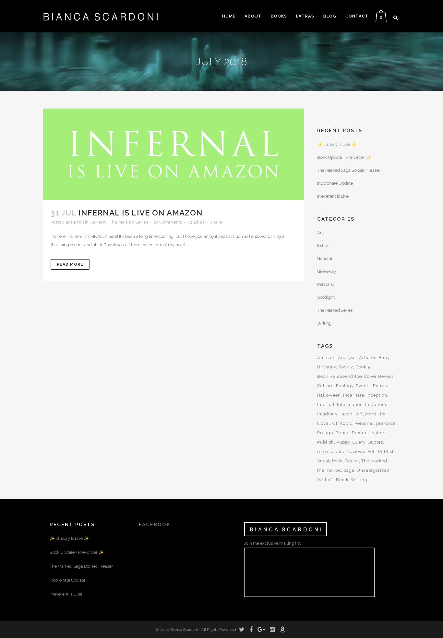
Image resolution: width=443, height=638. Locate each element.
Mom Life (375, 414)
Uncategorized (373, 470)
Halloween (329, 395)
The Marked (374, 460)
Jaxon (346, 414)
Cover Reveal (378, 376)
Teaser (352, 460)
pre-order (386, 423)
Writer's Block (333, 479)
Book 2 (345, 367)
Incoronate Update (335, 183)
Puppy (343, 442)
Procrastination (369, 432)
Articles (367, 357)
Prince (342, 432)
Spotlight (326, 297)
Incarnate (353, 395)
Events (363, 385)
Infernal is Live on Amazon (140, 212)
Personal (325, 284)
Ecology (344, 385)
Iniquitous (376, 404)
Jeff (359, 414)
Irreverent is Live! (333, 196)
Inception (376, 395)
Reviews (356, 451)
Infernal (326, 404)
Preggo (325, 432)
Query (359, 442)
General (98, 222)
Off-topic (342, 423)
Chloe (355, 376)
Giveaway (326, 271)
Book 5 (362, 367)
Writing (324, 323)
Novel (323, 423)
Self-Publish (381, 451)
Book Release (332, 376)
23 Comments (168, 222)
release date (330, 451)
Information (350, 404)
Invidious (327, 414)
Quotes (375, 442)
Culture (325, 385)
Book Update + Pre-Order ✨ (344, 157)
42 (195, 222)
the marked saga (335, 470)
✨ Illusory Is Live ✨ (336, 144)
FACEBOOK (155, 525)
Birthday (326, 367)
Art (320, 232)
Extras (323, 245)
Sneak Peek (330, 460)
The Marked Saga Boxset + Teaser (348, 170)
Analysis (347, 357)
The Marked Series (128, 222)
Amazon (326, 357)
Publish (325, 442)
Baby (383, 357)
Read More (70, 264)
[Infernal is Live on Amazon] (173, 154)
